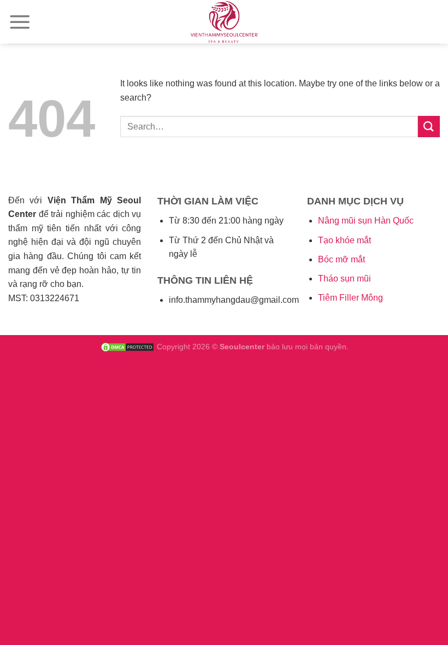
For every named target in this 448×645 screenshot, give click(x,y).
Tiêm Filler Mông (350, 297)
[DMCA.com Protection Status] (127, 346)
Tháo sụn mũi (344, 278)
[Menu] (20, 21)
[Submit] (429, 126)
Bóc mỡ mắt (341, 259)
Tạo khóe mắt (344, 240)
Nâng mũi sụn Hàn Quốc (366, 220)
